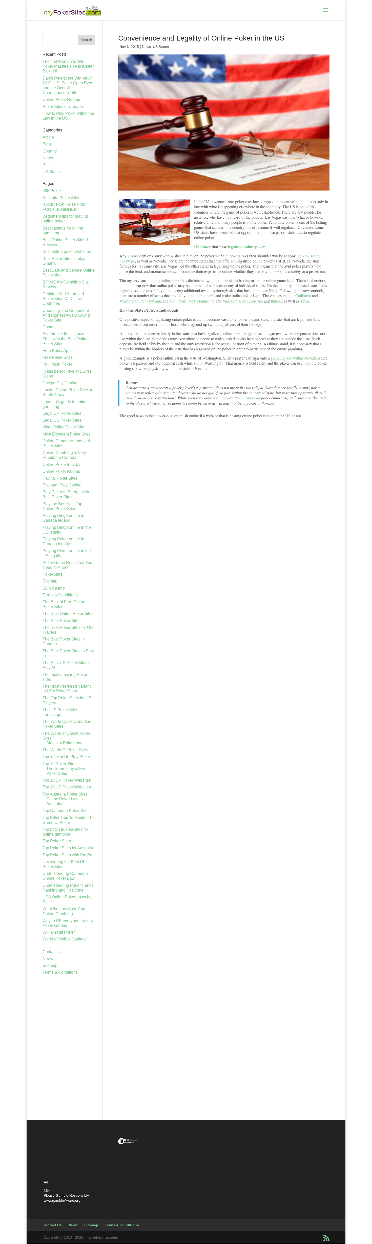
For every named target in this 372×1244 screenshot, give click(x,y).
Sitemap (50, 581)
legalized (236, 247)
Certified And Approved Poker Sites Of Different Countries (64, 299)
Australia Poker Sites (61, 198)
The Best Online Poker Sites (68, 613)
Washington (128, 301)
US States (161, 47)
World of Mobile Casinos (65, 939)
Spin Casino (54, 588)
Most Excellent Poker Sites (67, 434)
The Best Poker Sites (61, 620)
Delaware (127, 260)
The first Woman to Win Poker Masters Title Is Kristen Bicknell (69, 66)
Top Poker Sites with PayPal (68, 855)
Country (50, 151)
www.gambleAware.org (62, 1200)
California (303, 295)
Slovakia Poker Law (64, 743)
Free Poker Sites (58, 357)
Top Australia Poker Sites (65, 794)
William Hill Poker (59, 932)
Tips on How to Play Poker (66, 757)
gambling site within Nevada (294, 358)
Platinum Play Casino (62, 485)
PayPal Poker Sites (60, 478)
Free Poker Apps (58, 350)
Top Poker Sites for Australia (68, 848)
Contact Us (53, 327)
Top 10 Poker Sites (59, 764)
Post (47, 165)
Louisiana (255, 301)
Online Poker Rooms (61, 99)
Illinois (276, 301)
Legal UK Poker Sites (62, 413)
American (252, 397)
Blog (47, 144)
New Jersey (311, 255)
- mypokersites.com (101, 1237)
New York (178, 301)
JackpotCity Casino (60, 383)
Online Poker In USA (61, 464)
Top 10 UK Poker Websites (67, 780)
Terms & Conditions (60, 595)
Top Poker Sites (57, 841)
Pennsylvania (151, 301)
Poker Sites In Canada (63, 106)
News (146, 47)
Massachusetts (233, 301)
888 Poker (52, 191)
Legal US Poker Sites (62, 420)
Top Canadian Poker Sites (66, 810)
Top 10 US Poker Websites (67, 787)
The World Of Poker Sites (65, 750)
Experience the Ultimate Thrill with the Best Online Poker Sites (66, 339)
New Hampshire (201, 301)
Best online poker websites (67, 251)
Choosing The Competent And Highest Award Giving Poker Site (66, 315)
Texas (304, 301)
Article (48, 137)
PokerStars (53, 574)
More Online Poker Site (63, 427)
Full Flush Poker (57, 364)
